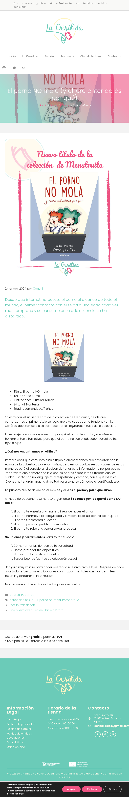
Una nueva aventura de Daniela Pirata (36, 610)
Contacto (114, 56)
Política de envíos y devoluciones (19, 736)
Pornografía (70, 600)
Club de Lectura (90, 56)
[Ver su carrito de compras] (14, 68)
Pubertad (65, 105)
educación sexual (22, 600)
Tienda (49, 56)
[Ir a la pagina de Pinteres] (113, 734)
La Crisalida (30, 56)
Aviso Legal (14, 719)
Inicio (12, 56)
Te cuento (67, 56)
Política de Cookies (19, 729)
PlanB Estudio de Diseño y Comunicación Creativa (90, 775)
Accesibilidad (15, 742)
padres (15, 595)
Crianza (54, 105)
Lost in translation (22, 605)
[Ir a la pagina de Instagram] (98, 734)
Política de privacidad (21, 724)
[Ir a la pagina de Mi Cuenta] (4, 67)
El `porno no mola (48, 600)
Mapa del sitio (16, 747)
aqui (21, 793)
